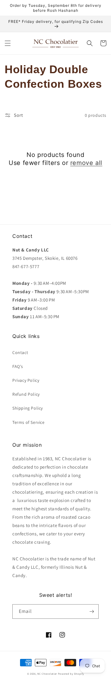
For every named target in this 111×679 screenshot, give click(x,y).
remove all (86, 163)
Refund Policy (26, 394)
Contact (20, 352)
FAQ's (17, 366)
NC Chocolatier (47, 673)
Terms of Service (28, 422)
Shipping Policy (27, 408)
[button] (7, 43)
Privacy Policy (25, 380)
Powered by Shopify (71, 673)
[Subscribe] (91, 611)
